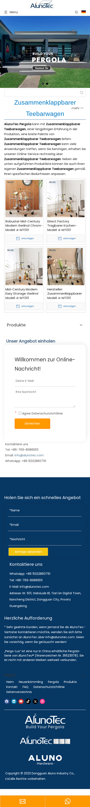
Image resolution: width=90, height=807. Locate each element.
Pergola (53, 682)
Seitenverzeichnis (19, 692)
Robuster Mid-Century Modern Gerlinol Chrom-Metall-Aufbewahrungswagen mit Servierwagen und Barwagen (24, 223)
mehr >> (78, 108)
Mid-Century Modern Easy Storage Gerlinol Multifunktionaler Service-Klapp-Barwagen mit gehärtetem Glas (21, 291)
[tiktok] (28, 701)
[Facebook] (6, 701)
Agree (42, 413)
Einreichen (32, 423)
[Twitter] (35, 701)
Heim (10, 682)
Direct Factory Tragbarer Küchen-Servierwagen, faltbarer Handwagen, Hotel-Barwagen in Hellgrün (65, 223)
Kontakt (12, 687)
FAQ (25, 687)
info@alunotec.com (29, 455)
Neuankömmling (31, 682)
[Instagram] (42, 701)
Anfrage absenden (28, 552)
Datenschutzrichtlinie (47, 413)
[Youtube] (21, 701)
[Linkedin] (14, 701)
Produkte (70, 682)
